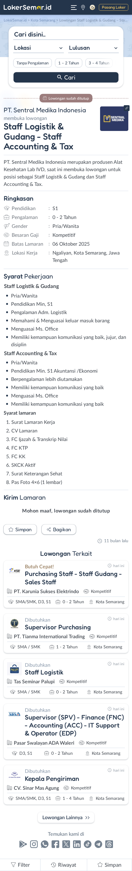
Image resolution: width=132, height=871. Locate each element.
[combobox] (38, 48)
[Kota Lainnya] (83, 7)
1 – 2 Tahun (68, 63)
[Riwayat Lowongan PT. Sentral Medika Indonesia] (114, 129)
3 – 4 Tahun (99, 63)
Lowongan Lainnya (62, 817)
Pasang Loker (114, 7)
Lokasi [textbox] (22, 47)
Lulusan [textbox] (79, 47)
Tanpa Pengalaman (33, 63)
